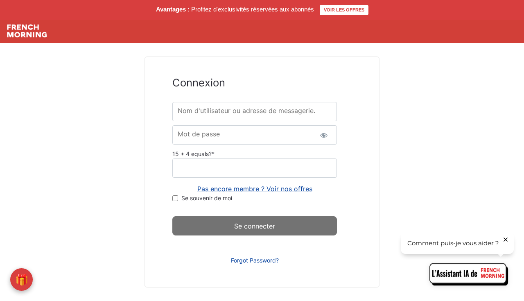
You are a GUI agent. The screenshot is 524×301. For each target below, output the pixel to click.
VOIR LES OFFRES (344, 9)
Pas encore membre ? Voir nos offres (254, 189)
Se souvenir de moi (206, 198)
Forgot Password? (255, 260)
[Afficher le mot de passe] (323, 135)
